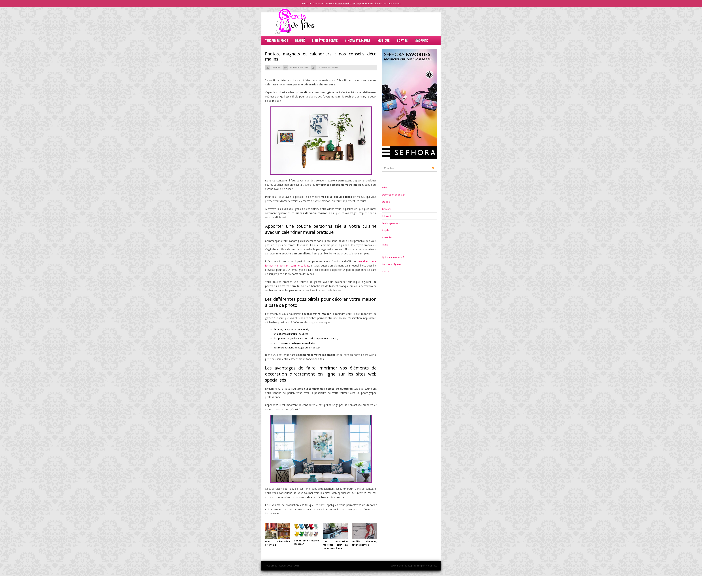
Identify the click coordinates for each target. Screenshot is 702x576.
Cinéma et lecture (357, 40)
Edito (385, 187)
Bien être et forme (325, 40)
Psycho (386, 230)
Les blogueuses (391, 223)
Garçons (387, 209)
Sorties (402, 40)
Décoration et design (328, 67)
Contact (386, 271)
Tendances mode (276, 40)
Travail (386, 244)
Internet (386, 216)
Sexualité (387, 237)
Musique (384, 40)
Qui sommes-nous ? (393, 257)
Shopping (422, 40)
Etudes (386, 201)
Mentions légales (391, 264)
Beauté (300, 40)
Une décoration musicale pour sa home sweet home (335, 544)
